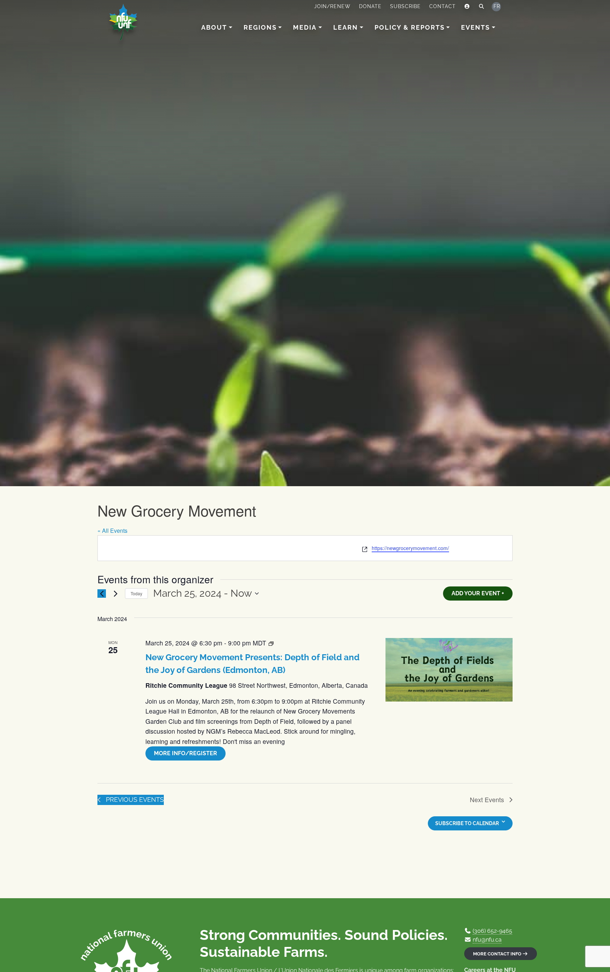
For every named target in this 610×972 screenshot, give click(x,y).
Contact (442, 6)
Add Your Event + (477, 593)
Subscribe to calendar (467, 823)
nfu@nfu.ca (487, 939)
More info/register (185, 753)
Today (136, 593)
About (214, 27)
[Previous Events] (101, 593)
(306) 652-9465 (492, 931)
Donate (370, 6)
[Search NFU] (481, 6)
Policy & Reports (410, 27)
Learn (345, 27)
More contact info (497, 953)
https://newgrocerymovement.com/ (410, 547)
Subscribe (405, 6)
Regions (260, 27)
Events (475, 27)
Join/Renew (332, 6)
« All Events (112, 530)
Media (305, 27)
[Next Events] (115, 593)
